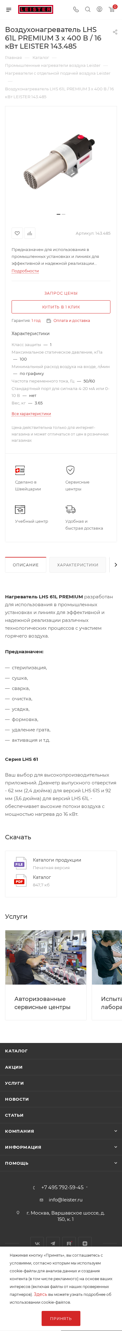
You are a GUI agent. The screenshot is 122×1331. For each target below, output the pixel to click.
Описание (25, 565)
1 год (36, 320)
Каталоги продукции (57, 860)
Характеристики (77, 565)
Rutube (69, 1243)
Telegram (53, 1243)
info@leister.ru (66, 1200)
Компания (19, 1131)
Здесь (40, 1294)
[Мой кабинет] (99, 10)
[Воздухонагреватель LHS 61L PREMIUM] (61, 162)
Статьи (14, 1115)
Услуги (14, 1083)
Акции (14, 1067)
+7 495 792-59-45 (62, 1187)
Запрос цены (61, 293)
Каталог (42, 877)
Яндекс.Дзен (85, 1243)
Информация (23, 1147)
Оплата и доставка (71, 320)
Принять (61, 1318)
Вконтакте (37, 1243)
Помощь (16, 1163)
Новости (17, 1099)
